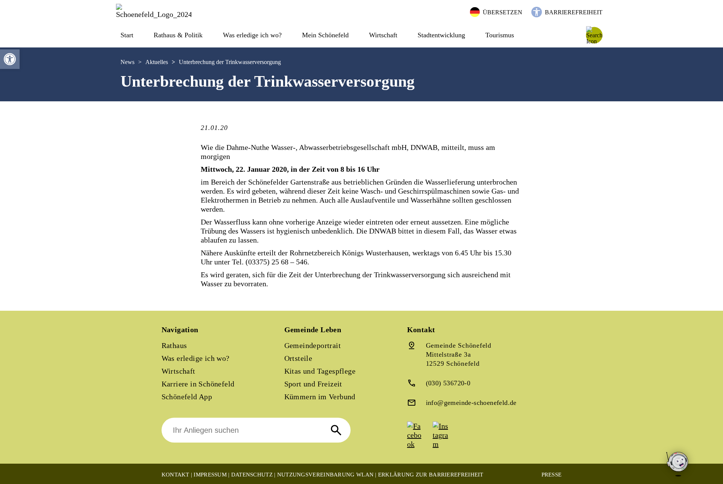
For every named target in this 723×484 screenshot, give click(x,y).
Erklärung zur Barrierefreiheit (431, 475)
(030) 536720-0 (448, 383)
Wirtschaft (178, 371)
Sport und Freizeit (313, 384)
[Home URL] (153, 14)
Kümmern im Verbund (319, 396)
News (127, 62)
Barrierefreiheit (573, 12)
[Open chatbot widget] (678, 464)
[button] (10, 59)
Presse (551, 475)
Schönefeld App (187, 396)
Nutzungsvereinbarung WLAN (325, 475)
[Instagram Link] (445, 444)
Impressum (210, 475)
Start (126, 35)
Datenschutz (252, 475)
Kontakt (175, 475)
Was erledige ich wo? (252, 35)
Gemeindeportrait (312, 345)
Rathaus (174, 345)
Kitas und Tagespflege (319, 371)
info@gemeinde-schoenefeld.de (471, 402)
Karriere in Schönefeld (198, 384)
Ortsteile (298, 358)
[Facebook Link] (419, 444)
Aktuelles (156, 62)
